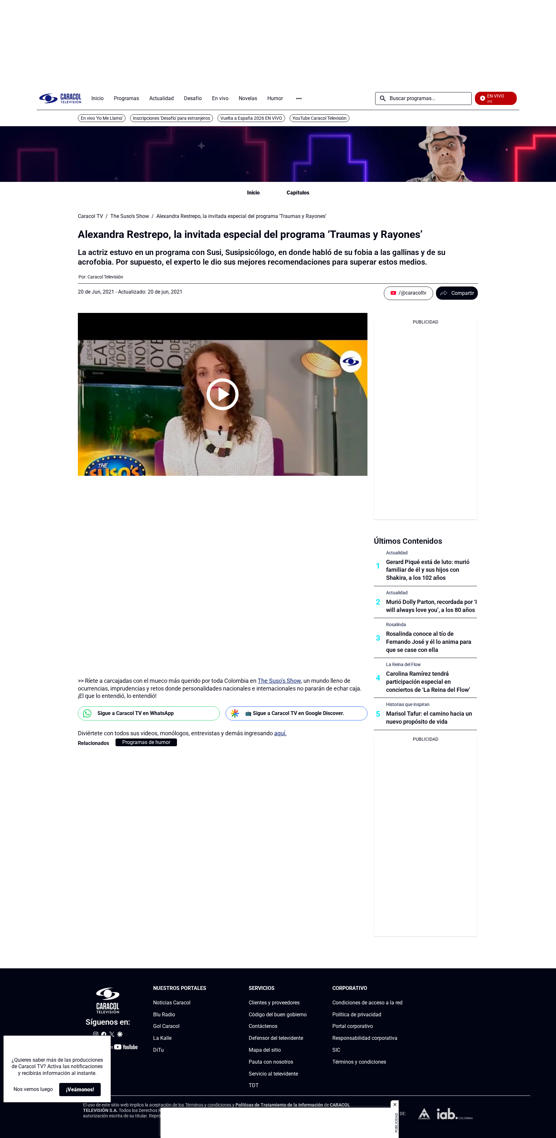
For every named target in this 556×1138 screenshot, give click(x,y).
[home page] (60, 98)
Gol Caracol (166, 1026)
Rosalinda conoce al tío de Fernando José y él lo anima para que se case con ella (428, 641)
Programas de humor (146, 742)
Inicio (253, 193)
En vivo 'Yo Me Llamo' (102, 118)
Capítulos (298, 193)
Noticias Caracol (171, 1003)
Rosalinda (396, 624)
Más (299, 98)
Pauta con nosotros (271, 1062)
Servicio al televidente (273, 1074)
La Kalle (162, 1038)
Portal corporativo (352, 1026)
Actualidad (397, 552)
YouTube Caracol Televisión (319, 118)
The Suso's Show (129, 216)
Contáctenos (263, 1026)
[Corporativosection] (401, 988)
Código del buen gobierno (278, 1014)
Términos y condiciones (359, 1062)
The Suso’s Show (279, 680)
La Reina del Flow (403, 664)
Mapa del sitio (265, 1050)
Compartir (462, 293)
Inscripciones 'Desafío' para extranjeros (171, 118)
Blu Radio (164, 1014)
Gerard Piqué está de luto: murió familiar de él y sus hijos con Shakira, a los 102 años (427, 570)
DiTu (158, 1050)
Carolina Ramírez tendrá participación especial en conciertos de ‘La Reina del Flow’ (428, 681)
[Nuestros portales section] (208, 988)
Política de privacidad (356, 1014)
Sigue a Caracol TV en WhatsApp (135, 713)
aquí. (280, 733)
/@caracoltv (412, 293)
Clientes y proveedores (274, 1003)
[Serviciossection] (305, 988)
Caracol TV (90, 216)
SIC (336, 1050)
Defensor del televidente (276, 1038)
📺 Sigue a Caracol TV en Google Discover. (294, 713)
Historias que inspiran (408, 704)
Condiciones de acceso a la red (367, 1003)
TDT (254, 1086)
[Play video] (223, 394)
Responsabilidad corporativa (364, 1038)
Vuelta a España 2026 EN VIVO (251, 118)
